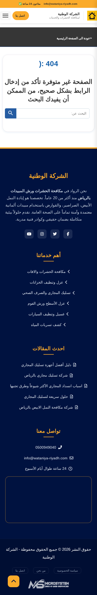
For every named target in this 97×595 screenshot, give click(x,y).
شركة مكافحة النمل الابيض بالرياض (46, 407)
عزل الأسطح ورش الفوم (46, 303)
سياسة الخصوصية (67, 570)
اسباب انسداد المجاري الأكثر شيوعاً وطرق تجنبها (46, 386)
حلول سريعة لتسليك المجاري (46, 396)
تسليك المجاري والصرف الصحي (46, 293)
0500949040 (45, 447)
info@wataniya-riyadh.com (46, 458)
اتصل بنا (20, 570)
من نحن (41, 570)
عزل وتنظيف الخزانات (46, 282)
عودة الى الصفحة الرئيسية (73, 38)
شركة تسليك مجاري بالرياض (46, 375)
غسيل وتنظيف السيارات (46, 314)
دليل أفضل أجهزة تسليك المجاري (46, 365)
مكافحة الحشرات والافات (46, 272)
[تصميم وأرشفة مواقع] (48, 583)
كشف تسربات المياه (46, 325)
